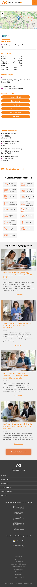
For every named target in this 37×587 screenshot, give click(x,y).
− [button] (2, 16)
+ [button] (2, 13)
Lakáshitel (15, 117)
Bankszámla (15, 101)
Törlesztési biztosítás (29, 216)
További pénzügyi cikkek (18, 452)
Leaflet (35, 28)
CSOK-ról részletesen (29, 190)
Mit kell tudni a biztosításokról (29, 203)
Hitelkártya (16, 105)
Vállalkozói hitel (15, 113)
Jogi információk (18, 559)
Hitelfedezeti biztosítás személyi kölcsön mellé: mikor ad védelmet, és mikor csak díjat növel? (17, 426)
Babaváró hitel (16, 109)
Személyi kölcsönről (12, 216)
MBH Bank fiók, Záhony (8, 134)
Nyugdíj (11, 229)
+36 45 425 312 (9, 86)
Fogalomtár (18, 572)
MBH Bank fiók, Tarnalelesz (9, 156)
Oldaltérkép (18, 574)
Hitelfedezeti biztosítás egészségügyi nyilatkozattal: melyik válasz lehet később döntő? (17, 275)
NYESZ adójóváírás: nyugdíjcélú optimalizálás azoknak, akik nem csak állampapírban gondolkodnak (16, 376)
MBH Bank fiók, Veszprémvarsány (11, 149)
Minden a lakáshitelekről (12, 203)
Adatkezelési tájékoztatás (18, 564)
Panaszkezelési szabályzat (18, 566)
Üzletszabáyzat (18, 561)
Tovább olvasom (18, 294)
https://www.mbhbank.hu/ (13, 88)
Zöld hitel (28, 222)
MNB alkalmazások (18, 577)
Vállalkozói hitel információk (12, 222)
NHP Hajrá (12, 210)
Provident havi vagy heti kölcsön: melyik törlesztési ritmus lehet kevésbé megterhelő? (17, 325)
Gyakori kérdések (18, 569)
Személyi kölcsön (16, 97)
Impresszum (18, 556)
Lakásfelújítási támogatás (29, 197)
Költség (28, 229)
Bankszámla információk (12, 190)
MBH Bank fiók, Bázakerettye (10, 141)
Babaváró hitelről (29, 184)
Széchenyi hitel (29, 209)
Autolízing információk (12, 184)
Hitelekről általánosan (12, 197)
